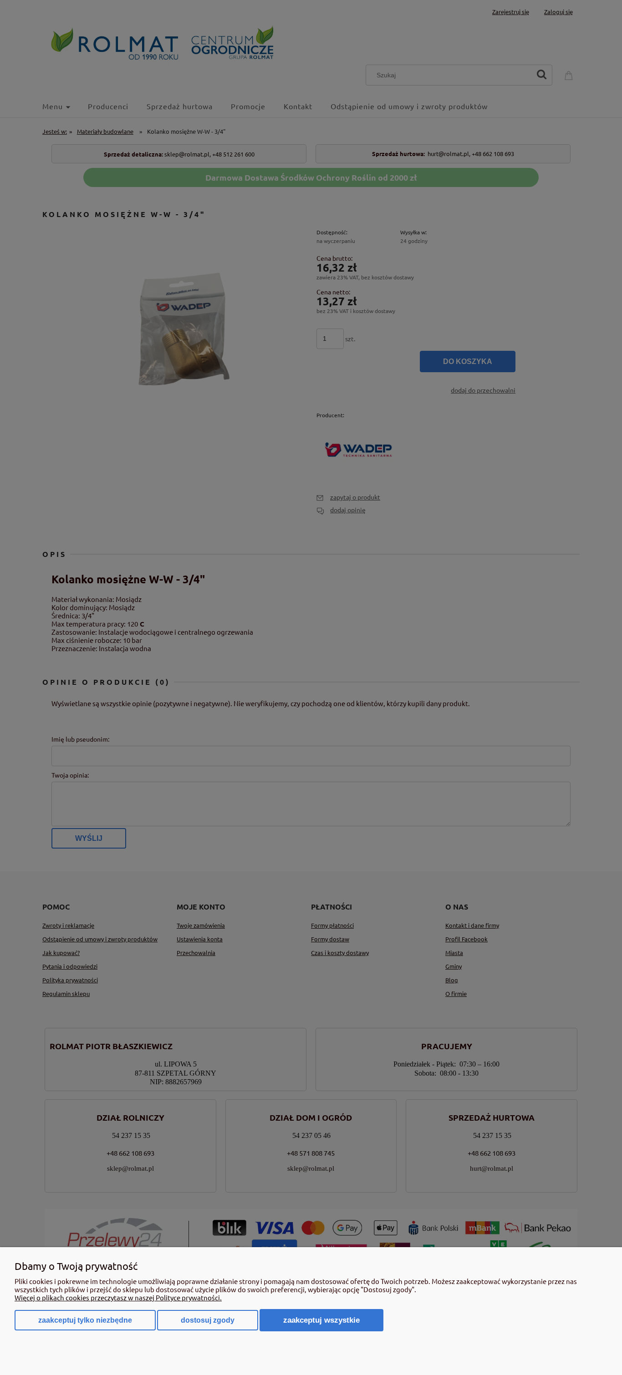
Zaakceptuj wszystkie (321, 1319)
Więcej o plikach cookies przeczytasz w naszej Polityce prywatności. (118, 1297)
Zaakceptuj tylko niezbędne (85, 1320)
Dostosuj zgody (208, 1320)
